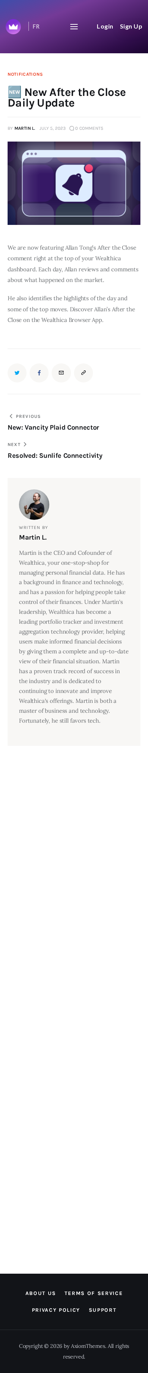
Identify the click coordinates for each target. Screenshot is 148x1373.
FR (36, 26)
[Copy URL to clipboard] (83, 372)
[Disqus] (66, 765)
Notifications (25, 74)
